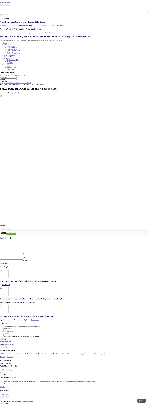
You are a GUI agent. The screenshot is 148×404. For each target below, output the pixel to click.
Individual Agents (11, 67)
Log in (6, 403)
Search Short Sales (12, 49)
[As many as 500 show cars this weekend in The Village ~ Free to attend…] (4, 295)
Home (5, 43)
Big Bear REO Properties (7, 344)
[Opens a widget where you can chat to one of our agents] (141, 401)
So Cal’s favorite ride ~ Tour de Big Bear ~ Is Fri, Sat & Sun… (27, 316)
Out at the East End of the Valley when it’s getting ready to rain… (29, 281)
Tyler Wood (15, 93)
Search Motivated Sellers (13, 50)
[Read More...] (60, 25)
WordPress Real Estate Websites (24, 401)
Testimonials (10, 69)
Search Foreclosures (12, 47)
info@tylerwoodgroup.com (7, 369)
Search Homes (7, 44)
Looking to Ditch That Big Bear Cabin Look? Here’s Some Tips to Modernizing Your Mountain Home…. (46, 36)
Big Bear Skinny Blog (9, 58)
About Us (6, 64)
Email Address (7, 328)
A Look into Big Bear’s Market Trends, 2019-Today (22, 22)
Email (24, 257)
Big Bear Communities (9, 55)
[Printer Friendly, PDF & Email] (11, 234)
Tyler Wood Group (5, 2)
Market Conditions (8, 57)
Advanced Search (26, 83)
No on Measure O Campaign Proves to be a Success (22, 29)
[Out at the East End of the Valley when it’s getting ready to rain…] (4, 277)
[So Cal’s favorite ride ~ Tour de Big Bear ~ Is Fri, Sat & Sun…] (4, 312)
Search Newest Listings (13, 53)
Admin (2, 403)
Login (1, 83)
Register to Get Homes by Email (12, 83)
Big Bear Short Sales (5, 341)
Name (24, 254)
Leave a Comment (23, 93)
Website (25, 260)
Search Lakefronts (12, 52)
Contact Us (10, 357)
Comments (6, 333)
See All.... (2, 387)
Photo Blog (10, 63)
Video (8, 61)
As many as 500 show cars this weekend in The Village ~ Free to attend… (32, 299)
